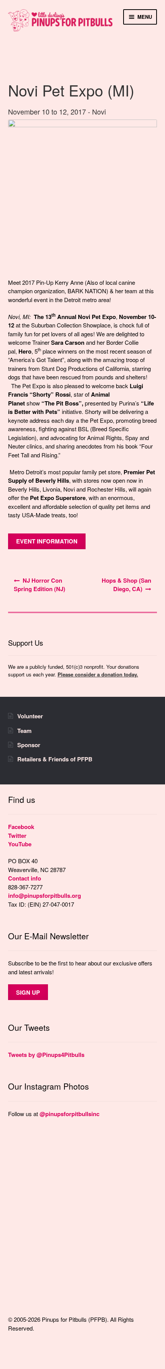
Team (24, 730)
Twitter (17, 835)
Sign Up (28, 992)
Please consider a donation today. (98, 674)
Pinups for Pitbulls (60, 26)
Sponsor (28, 745)
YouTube (19, 844)
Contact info (24, 878)
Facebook (21, 826)
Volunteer (30, 716)
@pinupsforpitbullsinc (69, 1114)
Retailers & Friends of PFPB (54, 759)
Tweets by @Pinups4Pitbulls (46, 1054)
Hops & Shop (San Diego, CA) (126, 584)
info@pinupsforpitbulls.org (44, 895)
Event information (47, 541)
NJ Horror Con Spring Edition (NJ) (39, 584)
